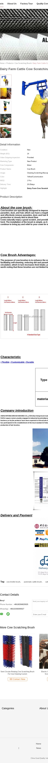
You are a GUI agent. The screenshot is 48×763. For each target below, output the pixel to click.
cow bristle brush (13, 582)
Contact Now (19, 679)
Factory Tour (26, 4)
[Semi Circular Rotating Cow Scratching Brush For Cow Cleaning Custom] (17, 651)
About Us (12, 4)
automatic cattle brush (33, 582)
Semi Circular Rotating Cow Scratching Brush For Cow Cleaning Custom (17, 673)
